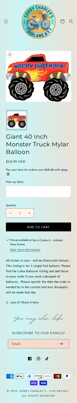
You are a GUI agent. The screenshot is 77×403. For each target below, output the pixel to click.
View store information (25, 249)
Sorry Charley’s (32, 390)
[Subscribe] (61, 343)
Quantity (11, 205)
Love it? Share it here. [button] (24, 302)
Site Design (59, 390)
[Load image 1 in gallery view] (17, 120)
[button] (6, 21)
